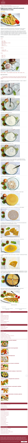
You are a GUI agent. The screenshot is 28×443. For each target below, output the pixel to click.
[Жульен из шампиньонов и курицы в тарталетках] (4, 374)
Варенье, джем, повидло (4, 429)
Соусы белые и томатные (4, 415)
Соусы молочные (3, 423)
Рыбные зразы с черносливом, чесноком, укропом (11, 394)
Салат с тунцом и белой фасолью (8, 355)
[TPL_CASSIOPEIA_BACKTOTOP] (26, 376)
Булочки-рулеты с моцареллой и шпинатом (10, 378)
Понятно (24, 441)
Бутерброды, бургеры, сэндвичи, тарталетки (7, 335)
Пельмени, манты (3, 333)
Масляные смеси (3, 417)
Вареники (2, 320)
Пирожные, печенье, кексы (5, 316)
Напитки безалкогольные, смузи (5, 404)
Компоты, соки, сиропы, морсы (5, 430)
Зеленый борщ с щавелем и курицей (8, 340)
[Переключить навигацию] (26, 4)
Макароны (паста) (3, 328)
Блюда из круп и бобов (4, 327)
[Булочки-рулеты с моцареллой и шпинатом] (4, 382)
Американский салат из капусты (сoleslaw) (10, 363)
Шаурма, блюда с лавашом (5, 334)
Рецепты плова (3, 326)
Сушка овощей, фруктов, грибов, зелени (7, 431)
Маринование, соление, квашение (6, 428)
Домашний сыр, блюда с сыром (5, 336)
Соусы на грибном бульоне (5, 414)
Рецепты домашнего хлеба (5, 321)
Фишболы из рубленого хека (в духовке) (9, 347)
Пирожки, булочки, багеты (5, 315)
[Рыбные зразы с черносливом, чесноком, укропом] (4, 397)
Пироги (2, 313)
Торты (2, 314)
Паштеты (2, 332)
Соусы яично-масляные (4, 424)
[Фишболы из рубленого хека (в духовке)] (4, 351)
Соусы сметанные (3, 416)
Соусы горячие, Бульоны (4, 422)
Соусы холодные (3, 421)
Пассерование (3, 410)
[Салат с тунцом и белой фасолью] (4, 359)
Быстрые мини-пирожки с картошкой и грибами (11, 386)
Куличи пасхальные (4, 322)
